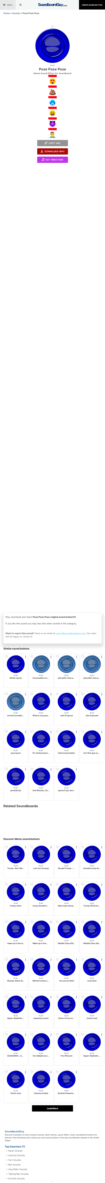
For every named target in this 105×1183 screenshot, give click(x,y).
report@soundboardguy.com (71, 633)
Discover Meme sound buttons (21, 839)
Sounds (16, 13)
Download (15, 683)
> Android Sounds (15, 1155)
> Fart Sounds (13, 1160)
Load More (52, 1108)
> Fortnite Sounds (15, 1178)
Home (6, 13)
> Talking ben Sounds (17, 1174)
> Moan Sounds (14, 1150)
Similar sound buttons (16, 648)
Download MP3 (54, 151)
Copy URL (54, 143)
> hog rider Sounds (16, 1169)
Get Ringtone (53, 159)
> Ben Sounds (13, 1164)
